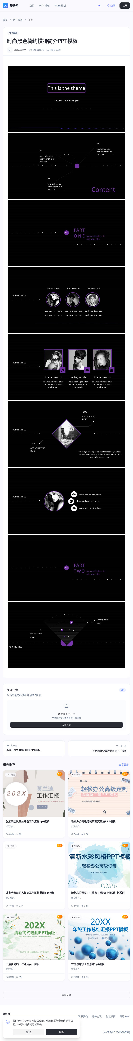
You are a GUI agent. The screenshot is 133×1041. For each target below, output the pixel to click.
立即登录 (66, 724)
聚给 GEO (125, 1016)
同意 (61, 1032)
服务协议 (97, 1016)
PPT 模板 (44, 5)
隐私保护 (111, 1016)
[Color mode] (99, 5)
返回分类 (66, 995)
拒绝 (28, 1032)
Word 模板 (60, 5)
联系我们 (83, 1016)
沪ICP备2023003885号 (116, 1032)
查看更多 (124, 764)
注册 (124, 5)
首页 (32, 5)
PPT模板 (18, 19)
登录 (112, 5)
